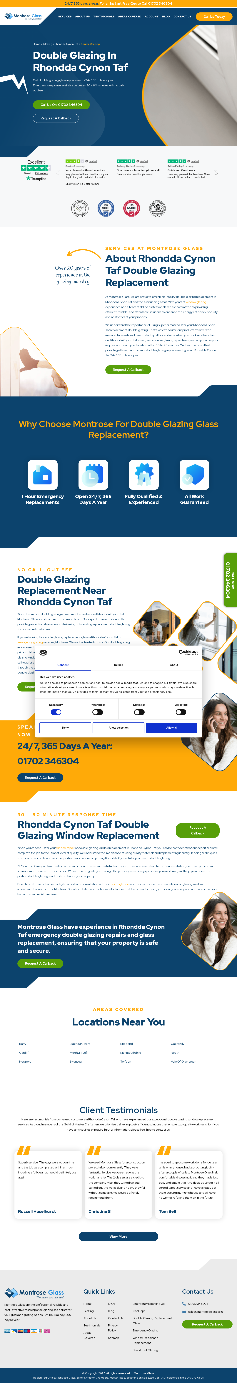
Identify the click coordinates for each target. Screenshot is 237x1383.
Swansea (76, 1061)
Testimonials (104, 16)
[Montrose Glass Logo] (22, 16)
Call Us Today (214, 16)
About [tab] (174, 664)
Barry (22, 1044)
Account (152, 16)
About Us (82, 16)
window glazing (196, 302)
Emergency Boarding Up (149, 1304)
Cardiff (24, 1053)
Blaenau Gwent (80, 1044)
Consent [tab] (63, 664)
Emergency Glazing (145, 1330)
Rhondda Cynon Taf (66, 44)
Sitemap (113, 1338)
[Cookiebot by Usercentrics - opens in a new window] (181, 653)
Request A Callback (56, 118)
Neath (175, 1053)
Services (65, 16)
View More (118, 1236)
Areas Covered (129, 16)
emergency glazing (30, 642)
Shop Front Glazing (145, 1350)
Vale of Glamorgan (183, 1061)
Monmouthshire (130, 1053)
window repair (65, 848)
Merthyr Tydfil (79, 1053)
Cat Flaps (139, 1311)
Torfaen (125, 1061)
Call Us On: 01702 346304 (61, 105)
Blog (166, 16)
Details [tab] (118, 664)
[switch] (97, 712)
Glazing (47, 44)
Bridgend (126, 1044)
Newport (25, 1061)
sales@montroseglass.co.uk (206, 1312)
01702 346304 (198, 1304)
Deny (65, 727)
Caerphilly (177, 1044)
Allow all (171, 727)
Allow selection (118, 727)
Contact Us (182, 16)
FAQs (111, 1304)
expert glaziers (119, 884)
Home (36, 44)
